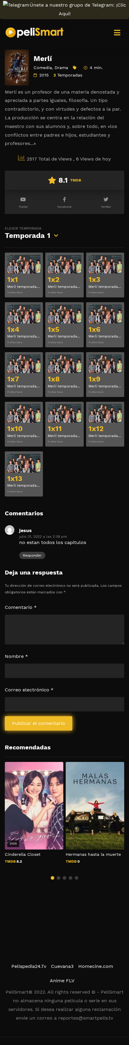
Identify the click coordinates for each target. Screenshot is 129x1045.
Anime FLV (62, 980)
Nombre (16, 656)
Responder (32, 555)
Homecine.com (95, 966)
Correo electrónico (29, 690)
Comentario (21, 607)
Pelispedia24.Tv (28, 966)
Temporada (27, 233)
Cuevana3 (62, 966)
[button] (52, 878)
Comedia (43, 67)
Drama (61, 67)
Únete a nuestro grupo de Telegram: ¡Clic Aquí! (78, 9)
